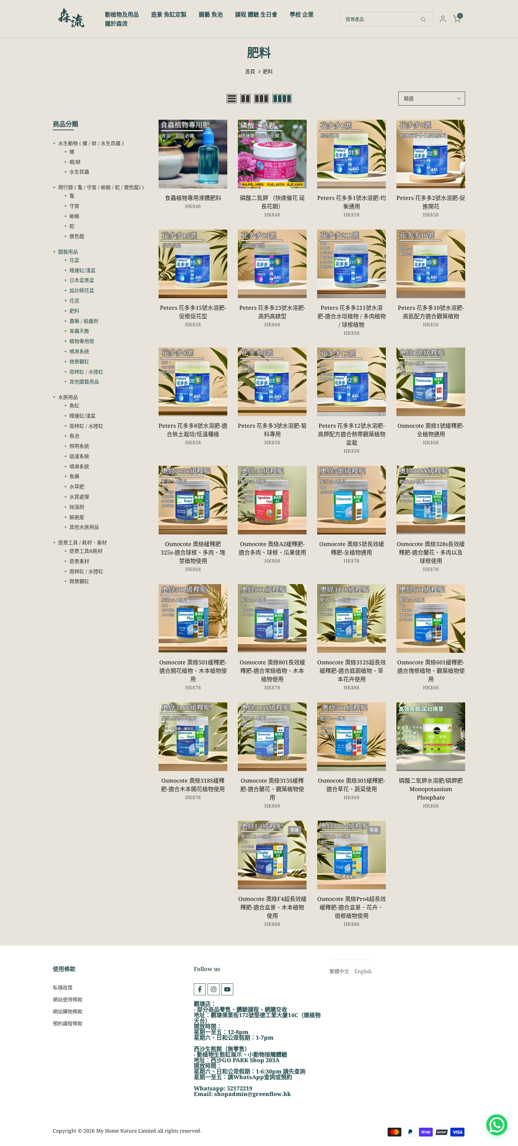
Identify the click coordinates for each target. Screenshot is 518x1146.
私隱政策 (63, 987)
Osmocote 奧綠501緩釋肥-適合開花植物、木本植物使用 (193, 670)
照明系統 (79, 446)
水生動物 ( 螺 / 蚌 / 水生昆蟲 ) (91, 143)
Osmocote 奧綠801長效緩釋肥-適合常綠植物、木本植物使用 (272, 670)
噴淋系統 (79, 351)
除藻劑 (76, 506)
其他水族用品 (84, 527)
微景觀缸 (79, 361)
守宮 (74, 205)
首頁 (250, 71)
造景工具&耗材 (86, 550)
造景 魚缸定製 (168, 14)
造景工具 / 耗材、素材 (82, 542)
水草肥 (76, 486)
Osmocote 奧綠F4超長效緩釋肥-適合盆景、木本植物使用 (272, 907)
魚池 (74, 435)
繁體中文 (339, 971)
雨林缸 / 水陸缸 (86, 371)
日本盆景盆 (81, 280)
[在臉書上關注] (200, 989)
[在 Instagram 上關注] (214, 989)
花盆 (74, 260)
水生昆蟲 (79, 171)
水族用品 (68, 397)
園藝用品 (68, 251)
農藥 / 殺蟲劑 (83, 321)
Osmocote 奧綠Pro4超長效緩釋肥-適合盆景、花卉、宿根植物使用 (351, 907)
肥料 (74, 310)
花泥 (74, 300)
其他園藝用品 (84, 381)
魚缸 (74, 405)
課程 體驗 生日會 (256, 14)
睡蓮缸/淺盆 (82, 270)
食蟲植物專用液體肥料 (193, 198)
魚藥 (74, 476)
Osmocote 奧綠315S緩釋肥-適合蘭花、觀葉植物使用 (272, 789)
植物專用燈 (81, 341)
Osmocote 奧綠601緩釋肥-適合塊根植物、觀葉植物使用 (431, 670)
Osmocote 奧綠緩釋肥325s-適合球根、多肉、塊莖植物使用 (193, 552)
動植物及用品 (122, 14)
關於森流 (116, 23)
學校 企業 (302, 14)
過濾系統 (79, 456)
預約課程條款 (67, 1023)
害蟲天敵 (79, 330)
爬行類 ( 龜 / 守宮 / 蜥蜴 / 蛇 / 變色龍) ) (101, 187)
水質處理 (79, 496)
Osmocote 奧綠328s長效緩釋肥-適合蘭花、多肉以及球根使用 (431, 552)
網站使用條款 (67, 999)
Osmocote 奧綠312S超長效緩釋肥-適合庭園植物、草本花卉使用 (351, 670)
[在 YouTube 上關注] (227, 989)
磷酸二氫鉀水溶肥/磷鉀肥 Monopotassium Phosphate (431, 789)
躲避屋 (76, 517)
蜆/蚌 (75, 161)
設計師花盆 (81, 290)
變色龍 (76, 236)
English (363, 971)
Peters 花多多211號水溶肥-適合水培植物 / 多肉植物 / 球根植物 (351, 316)
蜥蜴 (74, 216)
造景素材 (79, 561)
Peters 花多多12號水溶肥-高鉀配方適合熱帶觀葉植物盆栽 (352, 434)
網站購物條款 (67, 1011)
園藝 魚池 (211, 14)
